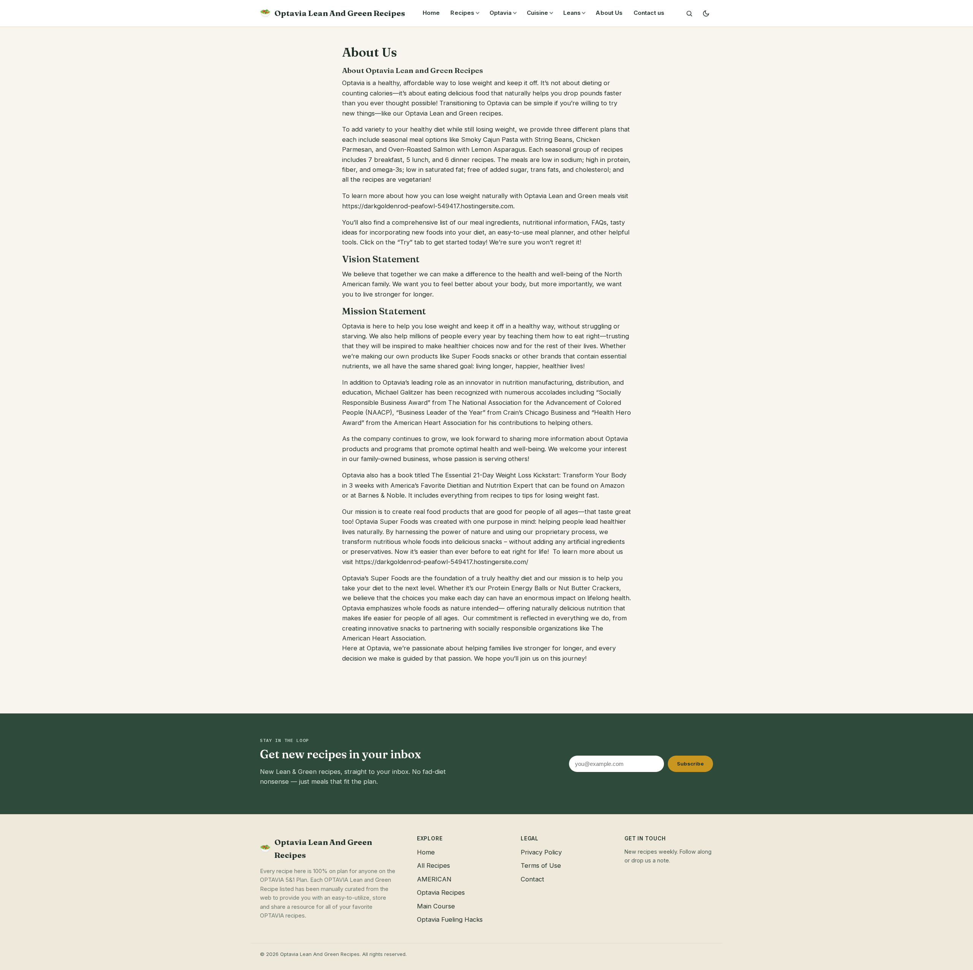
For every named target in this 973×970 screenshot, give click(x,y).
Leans (572, 12)
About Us (609, 12)
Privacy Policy (541, 852)
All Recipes (433, 865)
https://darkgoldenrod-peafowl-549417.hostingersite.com (427, 206)
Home (431, 12)
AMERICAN (434, 879)
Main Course (436, 906)
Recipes (462, 12)
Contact (532, 879)
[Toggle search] (689, 13)
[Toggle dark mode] (706, 13)
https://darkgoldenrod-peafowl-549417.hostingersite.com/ (441, 562)
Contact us (649, 12)
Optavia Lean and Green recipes (453, 113)
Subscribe (690, 764)
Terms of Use (541, 865)
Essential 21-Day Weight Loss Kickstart (502, 475)
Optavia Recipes (441, 892)
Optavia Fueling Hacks (450, 919)
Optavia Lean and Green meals (569, 196)
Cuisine (537, 12)
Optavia (501, 12)
